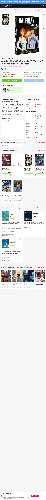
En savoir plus (24, 2)
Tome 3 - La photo (5, 257)
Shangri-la (26, 227)
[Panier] (41, 6)
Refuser (42, 495)
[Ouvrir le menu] (2, 6)
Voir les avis (11, 66)
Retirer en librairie (34, 80)
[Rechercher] (38, 6)
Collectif (42, 116)
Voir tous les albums (41, 150)
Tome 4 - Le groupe (6, 258)
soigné (11, 76)
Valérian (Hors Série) (18, 9)
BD (5, 9)
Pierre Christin (38, 113)
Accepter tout (35, 495)
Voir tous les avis (41, 142)
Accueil (2, 9)
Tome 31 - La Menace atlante (8, 234)
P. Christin (4, 170)
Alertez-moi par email (12, 80)
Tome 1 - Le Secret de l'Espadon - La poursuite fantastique (12, 228)
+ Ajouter (9, 118)
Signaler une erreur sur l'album (32, 137)
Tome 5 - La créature (6, 260)
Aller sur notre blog (41, 267)
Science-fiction (10, 9)
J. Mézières (8, 170)
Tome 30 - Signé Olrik (6, 232)
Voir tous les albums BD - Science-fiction (36, 207)
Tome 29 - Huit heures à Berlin (8, 231)
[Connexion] (44, 6)
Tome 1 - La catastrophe (7, 254)
